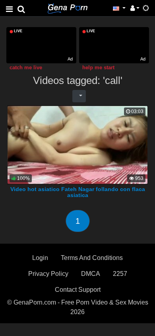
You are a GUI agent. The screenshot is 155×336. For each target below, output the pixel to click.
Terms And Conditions (92, 257)
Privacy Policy (48, 273)
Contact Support (78, 289)
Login (40, 257)
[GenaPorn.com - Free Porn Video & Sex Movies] (67, 7)
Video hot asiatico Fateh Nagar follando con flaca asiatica (77, 192)
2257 (120, 273)
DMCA (90, 273)
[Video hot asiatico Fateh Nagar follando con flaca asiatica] (77, 144)
